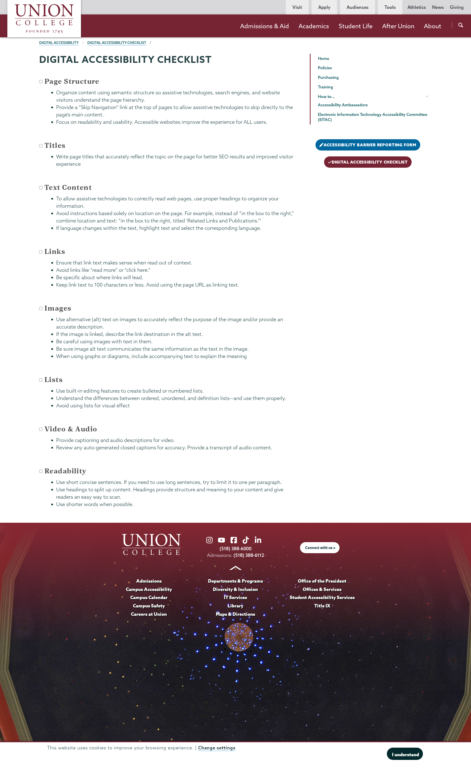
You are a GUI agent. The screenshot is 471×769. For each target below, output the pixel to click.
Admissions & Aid (264, 26)
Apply (324, 7)
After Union (398, 26)
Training (325, 86)
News (438, 7)
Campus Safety (149, 606)
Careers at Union (149, 614)
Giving (457, 7)
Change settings (217, 748)
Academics (314, 26)
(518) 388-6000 (235, 548)
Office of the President (322, 581)
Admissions (149, 581)
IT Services (235, 597)
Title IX (322, 606)
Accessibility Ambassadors (343, 104)
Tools (390, 7)
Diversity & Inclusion (235, 589)
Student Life (356, 26)
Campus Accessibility (149, 589)
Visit (297, 7)
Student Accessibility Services (322, 597)
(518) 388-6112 (249, 555)
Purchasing (328, 77)
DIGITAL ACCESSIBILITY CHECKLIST (370, 162)
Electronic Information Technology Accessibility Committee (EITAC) (372, 117)
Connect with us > (320, 548)
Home (323, 58)
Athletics (416, 7)
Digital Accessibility (59, 43)
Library (235, 606)
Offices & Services (322, 589)
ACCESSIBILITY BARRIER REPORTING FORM (370, 144)
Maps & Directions (235, 614)
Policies (325, 67)
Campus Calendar (149, 597)
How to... (326, 96)
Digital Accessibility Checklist (116, 43)
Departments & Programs (235, 581)
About (432, 26)
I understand (405, 754)
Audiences (357, 7)
